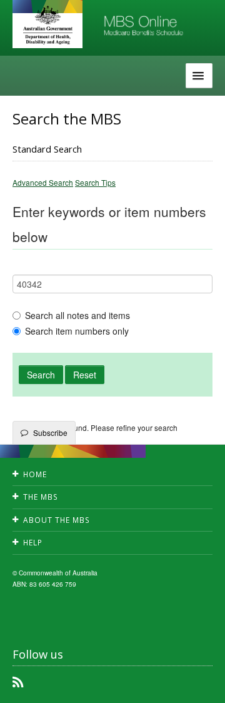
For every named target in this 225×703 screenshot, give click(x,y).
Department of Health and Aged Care (47, 25)
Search (41, 374)
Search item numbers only (77, 331)
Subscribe (50, 432)
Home (35, 474)
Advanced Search (42, 182)
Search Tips (95, 182)
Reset (84, 374)
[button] (200, 684)
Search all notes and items (77, 315)
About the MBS (56, 520)
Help (32, 542)
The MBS (40, 497)
